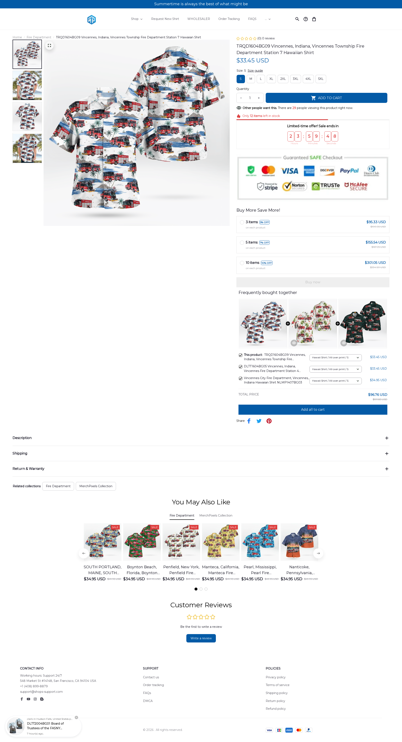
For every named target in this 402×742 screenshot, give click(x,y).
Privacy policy (276, 677)
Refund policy (276, 709)
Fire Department (39, 37)
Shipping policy (277, 693)
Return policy (275, 701)
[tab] (196, 589)
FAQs (147, 693)
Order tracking (153, 685)
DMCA (148, 701)
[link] (15, 726)
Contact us (151, 677)
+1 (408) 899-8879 (34, 686)
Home (17, 37)
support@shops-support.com (41, 692)
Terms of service (278, 685)
